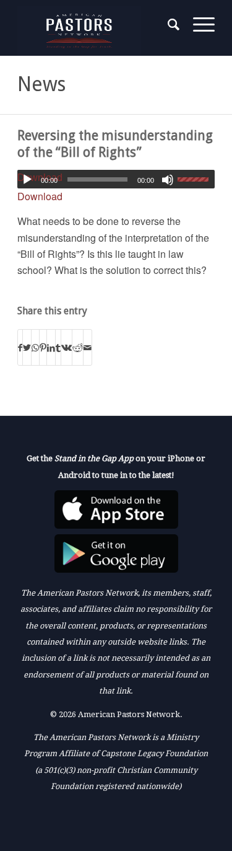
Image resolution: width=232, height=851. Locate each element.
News (41, 84)
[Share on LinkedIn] (51, 347)
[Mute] (167, 180)
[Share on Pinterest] (43, 347)
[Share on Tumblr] (58, 347)
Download (39, 196)
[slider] (196, 179)
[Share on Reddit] (77, 347)
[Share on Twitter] (27, 347)
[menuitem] (168, 25)
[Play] (27, 180)
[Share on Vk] (66, 347)
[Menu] (198, 25)
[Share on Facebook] (20, 347)
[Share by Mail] (88, 347)
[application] (116, 179)
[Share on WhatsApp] (35, 347)
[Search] (168, 25)
